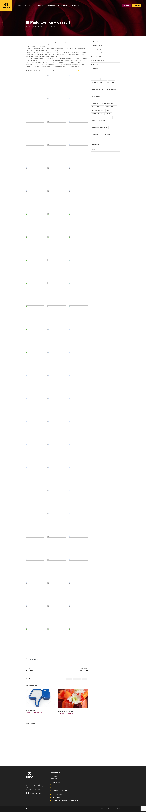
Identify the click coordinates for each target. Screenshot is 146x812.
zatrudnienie (96, 134)
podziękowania (97, 113)
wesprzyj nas (97, 117)
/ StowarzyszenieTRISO (35, 793)
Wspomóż (126, 5)
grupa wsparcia (97, 96)
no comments (51, 26)
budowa (110, 82)
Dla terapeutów (96, 52)
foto (84, 678)
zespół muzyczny (98, 137)
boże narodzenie (98, 82)
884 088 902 (59, 782)
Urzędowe (95, 64)
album (69, 678)
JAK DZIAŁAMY (51, 5)
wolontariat (97, 124)
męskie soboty (111, 106)
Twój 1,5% (137, 5)
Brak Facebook (30, 710)
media (111, 99)
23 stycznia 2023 (29, 712)
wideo (108, 117)
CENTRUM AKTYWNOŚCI (36, 5)
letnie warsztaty (98, 99)
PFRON (110, 110)
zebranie (108, 134)
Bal (104, 79)
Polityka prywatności (31, 808)
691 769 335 (60, 785)
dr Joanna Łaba (38, 712)
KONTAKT (73, 5)
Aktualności (95, 45)
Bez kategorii (96, 49)
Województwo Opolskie (100, 120)
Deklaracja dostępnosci (43, 808)
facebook (77, 678)
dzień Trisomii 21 (98, 89)
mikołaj (95, 103)
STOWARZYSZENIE (21, 5)
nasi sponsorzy (97, 110)
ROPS (108, 113)
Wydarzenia (96, 68)
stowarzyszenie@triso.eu (58, 787)
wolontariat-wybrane (99, 127)
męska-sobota (107, 103)
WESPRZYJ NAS (63, 5)
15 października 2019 (33, 26)
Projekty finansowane (98, 60)
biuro (111, 79)
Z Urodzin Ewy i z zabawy (65, 711)
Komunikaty (95, 56)
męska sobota (97, 106)
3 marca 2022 (61, 713)
